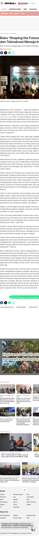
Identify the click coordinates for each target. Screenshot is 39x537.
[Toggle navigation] (2, 3)
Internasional (3, 502)
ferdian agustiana (21, 307)
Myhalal (17, 13)
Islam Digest (30, 497)
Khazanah (3, 497)
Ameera (7, 33)
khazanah (33, 9)
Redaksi (15, 515)
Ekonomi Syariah (15, 9)
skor (25, 9)
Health (11, 13)
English (29, 504)
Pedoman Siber (31, 515)
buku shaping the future (7, 307)
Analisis (15, 499)
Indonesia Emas (6, 117)
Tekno (23, 13)
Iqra (14, 497)
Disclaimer (3, 518)
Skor (28, 494)
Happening (4, 13)
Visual (15, 504)
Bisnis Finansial (31, 502)
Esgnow (2, 504)
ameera (4, 9)
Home (1, 33)
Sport (28, 499)
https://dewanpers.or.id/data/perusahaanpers (14, 527)
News (1, 499)
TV (1, 507)
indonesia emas (33, 307)
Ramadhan (16, 507)
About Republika (5, 515)
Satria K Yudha (7, 49)
